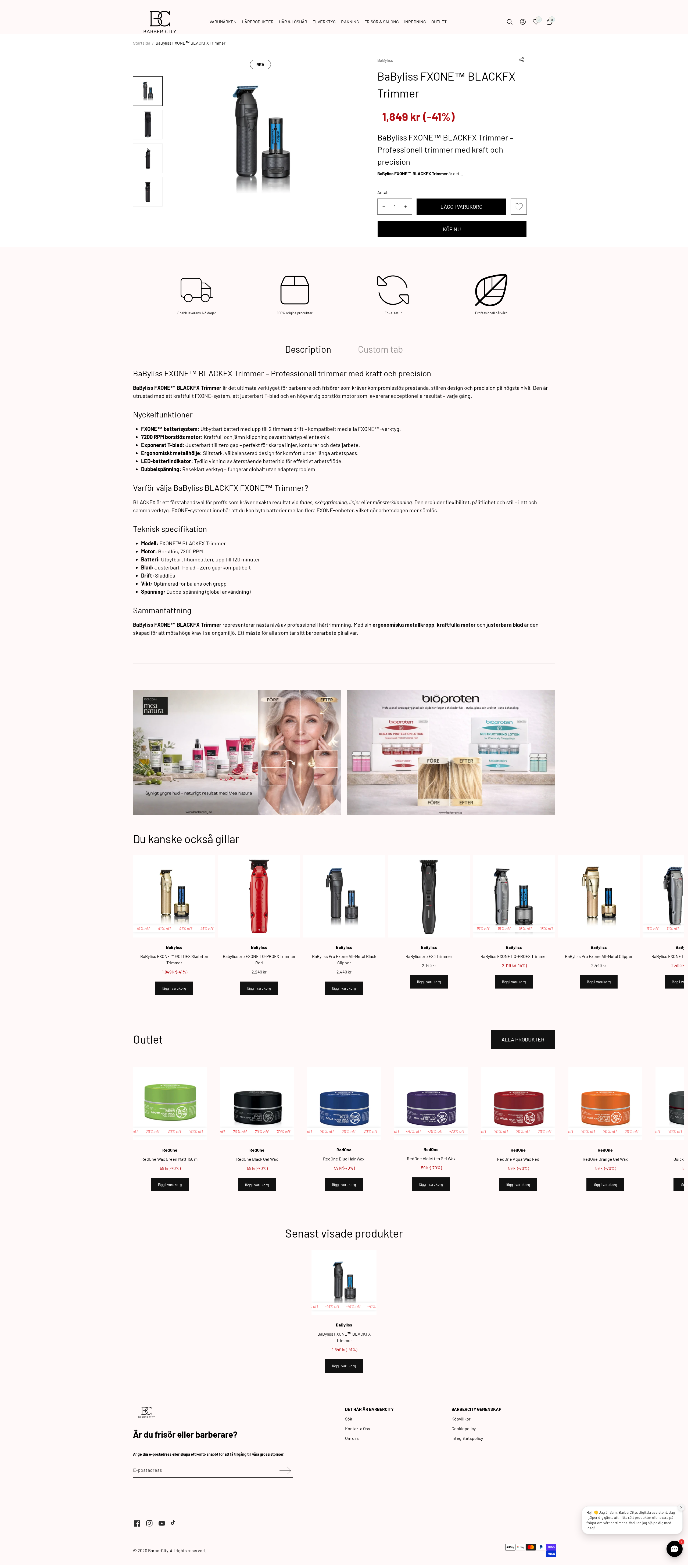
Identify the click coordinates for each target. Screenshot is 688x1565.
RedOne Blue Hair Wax (344, 1158)
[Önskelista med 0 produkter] (519, 207)
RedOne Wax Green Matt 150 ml (170, 1159)
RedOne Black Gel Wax (257, 1159)
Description (308, 349)
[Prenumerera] (283, 1470)
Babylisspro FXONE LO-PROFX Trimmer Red (259, 959)
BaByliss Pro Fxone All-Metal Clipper (599, 956)
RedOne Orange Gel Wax (605, 1159)
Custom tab (380, 349)
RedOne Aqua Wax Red (518, 1159)
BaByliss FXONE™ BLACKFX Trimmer (344, 1337)
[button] (521, 59)
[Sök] (509, 22)
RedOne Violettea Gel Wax (431, 1158)
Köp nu (452, 229)
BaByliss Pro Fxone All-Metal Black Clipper (344, 959)
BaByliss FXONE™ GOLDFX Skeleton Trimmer (174, 959)
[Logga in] (522, 22)
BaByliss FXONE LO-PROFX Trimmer (514, 956)
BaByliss (385, 60)
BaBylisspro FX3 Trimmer (429, 956)
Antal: (383, 192)
